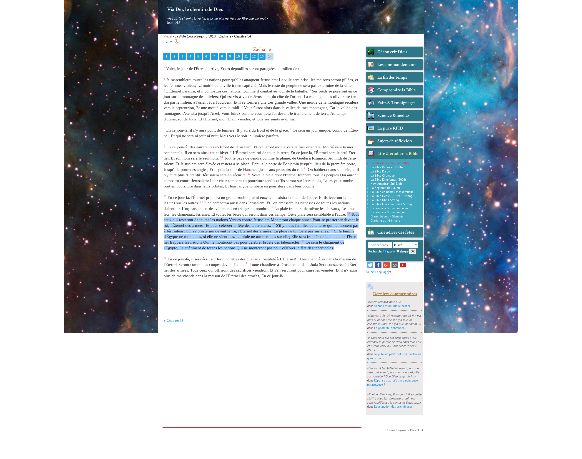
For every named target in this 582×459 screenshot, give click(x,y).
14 (270, 56)
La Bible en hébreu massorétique (392, 192)
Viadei (168, 36)
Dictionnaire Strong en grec (388, 212)
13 (262, 56)
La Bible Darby (380, 171)
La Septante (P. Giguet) (385, 188)
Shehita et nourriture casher (392, 306)
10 (238, 56)
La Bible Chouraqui (383, 175)
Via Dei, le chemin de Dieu (195, 9)
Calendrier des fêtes (395, 232)
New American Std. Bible (387, 184)
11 (246, 56)
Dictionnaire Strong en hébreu (390, 208)
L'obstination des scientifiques (393, 406)
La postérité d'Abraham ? (390, 328)
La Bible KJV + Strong (385, 200)
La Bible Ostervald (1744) (387, 167)
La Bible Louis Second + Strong (391, 204)
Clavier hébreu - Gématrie (387, 216)
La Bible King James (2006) (388, 179)
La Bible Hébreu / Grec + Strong (391, 196)
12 (254, 56)
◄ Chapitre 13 (173, 320)
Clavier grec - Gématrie (385, 220)
